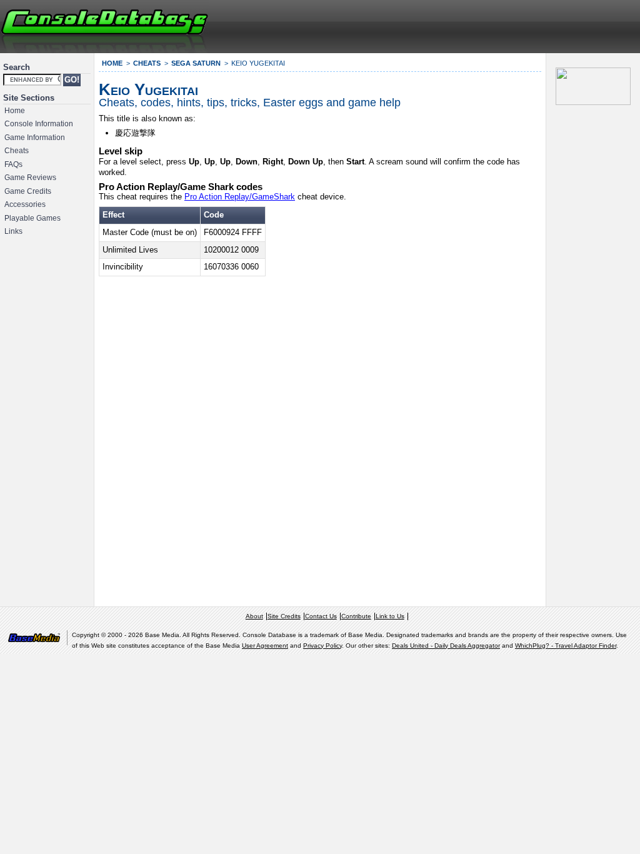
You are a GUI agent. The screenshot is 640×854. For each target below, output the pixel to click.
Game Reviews (30, 177)
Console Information (38, 124)
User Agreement (265, 645)
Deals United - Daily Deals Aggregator (446, 645)
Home (14, 110)
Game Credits (27, 191)
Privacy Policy (322, 645)
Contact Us (321, 616)
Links (13, 231)
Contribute (356, 616)
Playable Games (32, 218)
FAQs (13, 164)
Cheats (16, 150)
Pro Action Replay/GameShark (239, 196)
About (254, 616)
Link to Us (390, 616)
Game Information (34, 137)
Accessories (25, 204)
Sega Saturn (196, 63)
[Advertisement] (487, 25)
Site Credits (284, 616)
